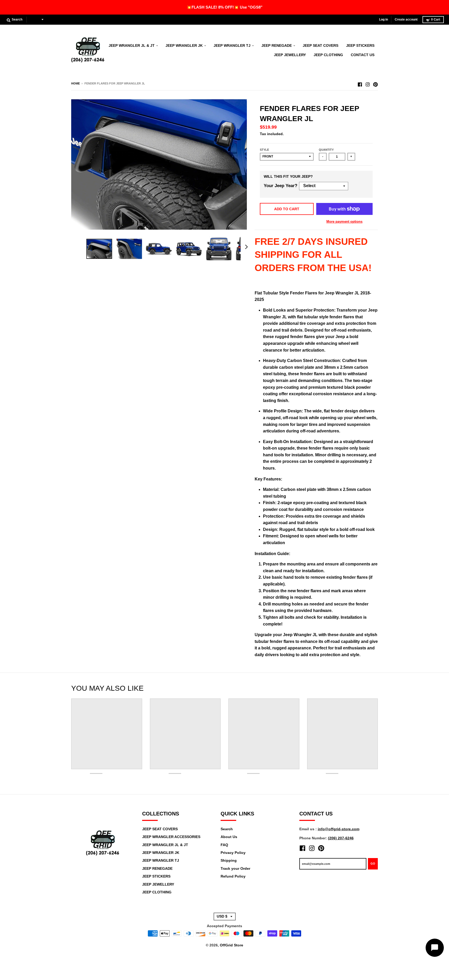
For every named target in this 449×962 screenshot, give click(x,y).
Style (264, 149)
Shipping (229, 860)
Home (75, 83)
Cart (435, 19)
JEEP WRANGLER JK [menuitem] (184, 45)
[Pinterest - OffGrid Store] (375, 83)
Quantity (326, 149)
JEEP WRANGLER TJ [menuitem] (232, 45)
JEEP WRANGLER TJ (160, 860)
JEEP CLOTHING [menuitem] (328, 55)
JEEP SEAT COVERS (160, 829)
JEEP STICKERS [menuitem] (360, 45)
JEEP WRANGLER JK (160, 853)
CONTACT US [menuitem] (362, 55)
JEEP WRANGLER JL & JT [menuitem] (132, 45)
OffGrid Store (231, 945)
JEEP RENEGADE (157, 868)
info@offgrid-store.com (338, 829)
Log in (383, 19)
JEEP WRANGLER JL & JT (165, 845)
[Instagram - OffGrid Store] (367, 83)
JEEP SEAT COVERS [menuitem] (320, 45)
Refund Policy (233, 876)
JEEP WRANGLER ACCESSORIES (171, 837)
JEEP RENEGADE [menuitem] (276, 45)
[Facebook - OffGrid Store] (360, 83)
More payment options (344, 221)
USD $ (35, 19)
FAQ (224, 845)
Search (227, 829)
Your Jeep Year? (280, 185)
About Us (229, 837)
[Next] (246, 247)
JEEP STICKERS (156, 876)
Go (373, 863)
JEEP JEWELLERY (158, 884)
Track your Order (235, 868)
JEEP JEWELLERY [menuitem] (290, 55)
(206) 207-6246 (341, 838)
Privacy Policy (233, 853)
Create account (406, 19)
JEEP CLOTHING (156, 892)
